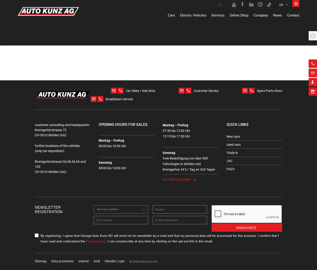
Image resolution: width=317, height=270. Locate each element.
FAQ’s (230, 169)
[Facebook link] (242, 4)
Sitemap (41, 261)
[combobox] (121, 209)
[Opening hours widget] (313, 35)
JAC (229, 161)
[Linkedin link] (251, 4)
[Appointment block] (313, 91)
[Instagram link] (260, 4)
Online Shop (239, 15)
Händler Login (115, 261)
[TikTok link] (269, 4)
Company (260, 15)
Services (218, 15)
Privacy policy (96, 241)
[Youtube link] (234, 4)
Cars (171, 15)
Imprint (83, 261)
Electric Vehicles (193, 15)
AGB (97, 261)
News (277, 15)
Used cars (233, 144)
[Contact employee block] (313, 82)
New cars (233, 136)
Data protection (62, 261)
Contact (293, 15)
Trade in (232, 153)
